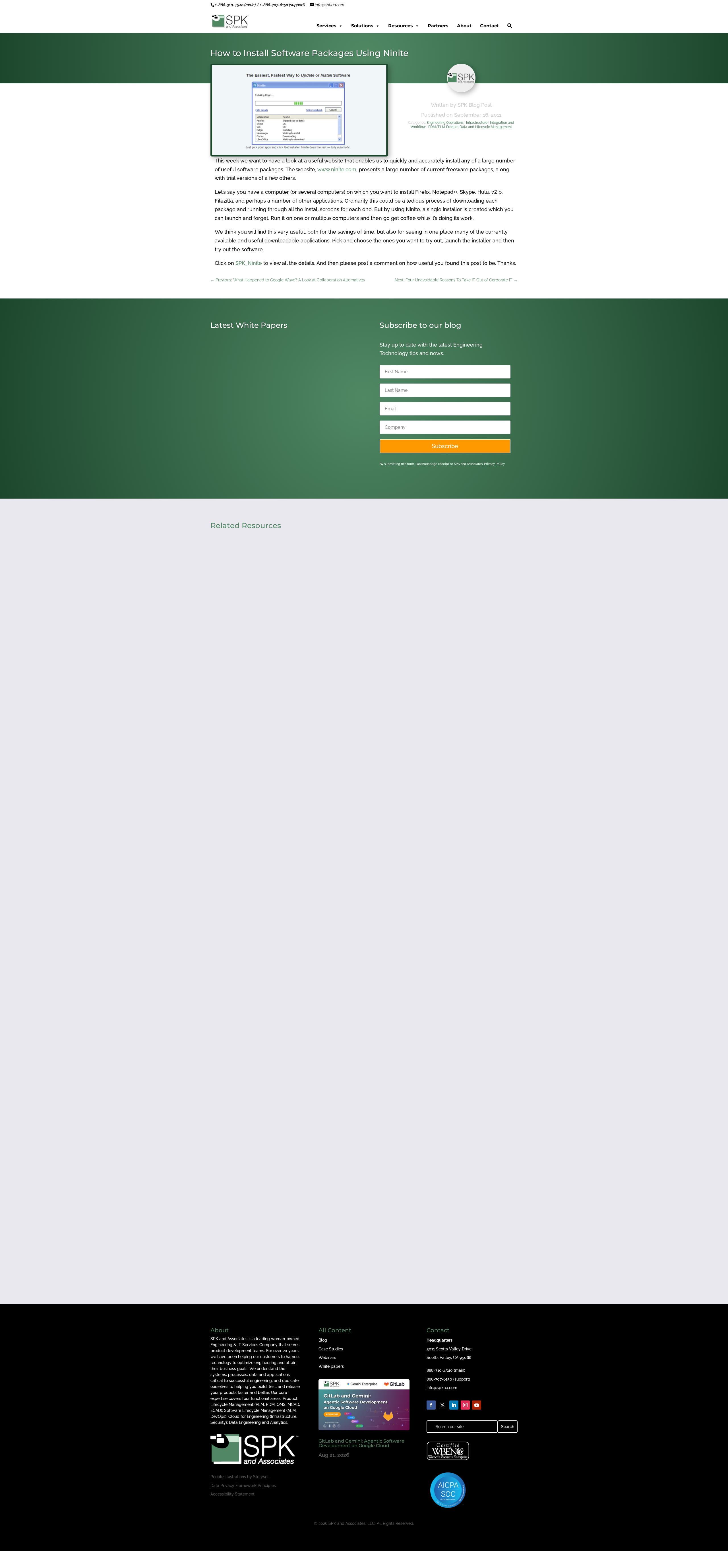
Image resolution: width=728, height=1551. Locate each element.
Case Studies (330, 1349)
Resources (400, 25)
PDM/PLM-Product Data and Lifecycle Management (470, 127)
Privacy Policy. (494, 464)
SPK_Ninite (248, 263)
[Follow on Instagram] (465, 1405)
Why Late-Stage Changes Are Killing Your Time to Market (289, 1227)
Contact (489, 25)
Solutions (362, 25)
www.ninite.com (336, 169)
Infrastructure (476, 123)
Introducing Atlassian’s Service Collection (269, 442)
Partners (438, 25)
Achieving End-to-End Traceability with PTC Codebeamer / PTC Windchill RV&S (317, 743)
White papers (331, 1366)
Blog (322, 1340)
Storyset (261, 1476)
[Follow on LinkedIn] (453, 1405)
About (464, 25)
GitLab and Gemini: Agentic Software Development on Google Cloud (361, 1443)
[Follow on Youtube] (476, 1405)
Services (326, 25)
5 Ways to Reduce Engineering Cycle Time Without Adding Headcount (307, 985)
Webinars (327, 1357)
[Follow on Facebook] (431, 1405)
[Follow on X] (442, 1405)
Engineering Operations (445, 123)
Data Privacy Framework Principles (243, 1485)
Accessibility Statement (232, 1494)
